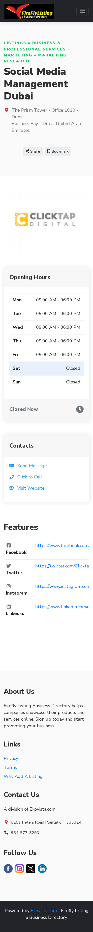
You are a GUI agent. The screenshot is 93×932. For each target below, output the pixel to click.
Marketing (18, 55)
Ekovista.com (44, 911)
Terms (10, 767)
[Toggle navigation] (82, 11)
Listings (15, 43)
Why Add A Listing (23, 776)
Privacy (11, 758)
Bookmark (59, 151)
